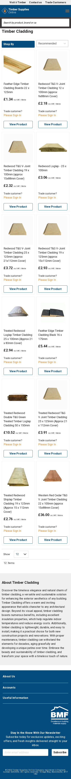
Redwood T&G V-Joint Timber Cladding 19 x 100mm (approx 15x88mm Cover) (17, 172)
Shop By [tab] (8, 44)
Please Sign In (12, 115)
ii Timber (21, 2)
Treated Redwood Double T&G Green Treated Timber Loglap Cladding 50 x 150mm (17, 419)
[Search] (66, 23)
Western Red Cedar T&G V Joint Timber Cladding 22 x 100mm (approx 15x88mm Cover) (52, 501)
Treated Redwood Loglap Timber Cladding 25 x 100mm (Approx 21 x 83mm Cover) (18, 337)
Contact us (35, 2)
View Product (18, 124)
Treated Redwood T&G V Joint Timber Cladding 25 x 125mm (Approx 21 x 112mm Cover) (52, 419)
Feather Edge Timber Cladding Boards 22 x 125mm (16, 88)
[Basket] (60, 11)
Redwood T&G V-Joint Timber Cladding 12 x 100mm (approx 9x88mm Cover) (51, 90)
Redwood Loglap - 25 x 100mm (52, 168)
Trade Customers (55, 2)
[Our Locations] (39, 11)
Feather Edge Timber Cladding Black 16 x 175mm (50, 335)
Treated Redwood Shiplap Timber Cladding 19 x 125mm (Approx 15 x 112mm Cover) (17, 503)
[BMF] (59, 716)
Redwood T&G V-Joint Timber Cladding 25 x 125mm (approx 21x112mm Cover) (17, 254)
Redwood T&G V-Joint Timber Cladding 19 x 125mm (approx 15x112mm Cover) (51, 254)
